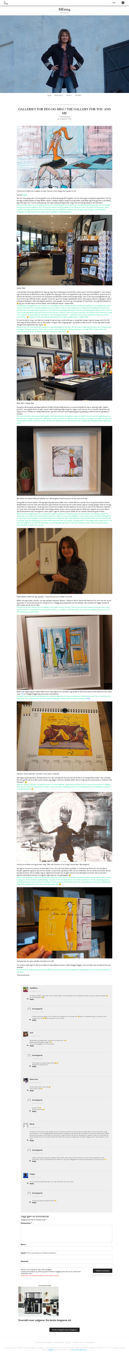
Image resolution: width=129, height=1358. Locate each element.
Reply (32, 999)
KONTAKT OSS (77, 1342)
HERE (88, 698)
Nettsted (24, 1261)
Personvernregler (98, 1275)
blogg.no (51, 1350)
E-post (38, 1253)
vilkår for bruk (104, 1275)
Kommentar (26, 1223)
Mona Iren (34, 1079)
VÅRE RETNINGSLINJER (43, 1342)
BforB (32, 1124)
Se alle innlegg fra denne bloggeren (64, 1330)
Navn (24, 1244)
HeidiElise (33, 988)
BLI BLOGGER (89, 1342)
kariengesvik (37, 1009)
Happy (32, 1174)
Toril (31, 1033)
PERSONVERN (58, 1342)
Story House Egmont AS (79, 1350)
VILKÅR (68, 1342)
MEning (64, 10)
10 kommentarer (64, 117)
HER (22, 694)
